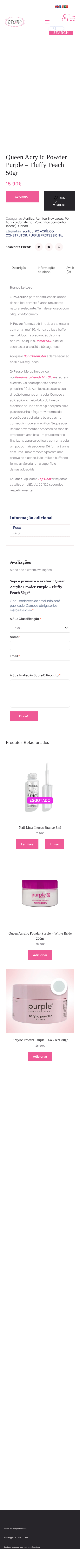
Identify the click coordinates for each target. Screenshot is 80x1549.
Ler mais (27, 844)
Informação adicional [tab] (46, 270)
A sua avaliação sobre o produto (35, 675)
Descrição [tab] (19, 268)
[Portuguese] (66, 7)
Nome (15, 637)
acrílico (28, 231)
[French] (61, 7)
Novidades (55, 218)
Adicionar (22, 196)
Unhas (23, 226)
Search (61, 33)
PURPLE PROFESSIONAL (46, 235)
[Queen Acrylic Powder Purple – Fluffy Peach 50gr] (39, 247)
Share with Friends (18, 246)
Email (15, 656)
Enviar (54, 844)
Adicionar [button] (40, 955)
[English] (57, 7)
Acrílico (28, 218)
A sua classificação (25, 619)
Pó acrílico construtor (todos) (36, 224)
